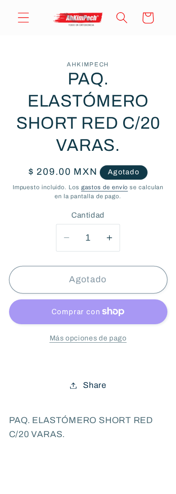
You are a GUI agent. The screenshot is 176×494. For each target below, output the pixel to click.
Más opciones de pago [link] (88, 338)
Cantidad (87, 215)
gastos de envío (104, 187)
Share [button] (95, 385)
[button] (23, 18)
